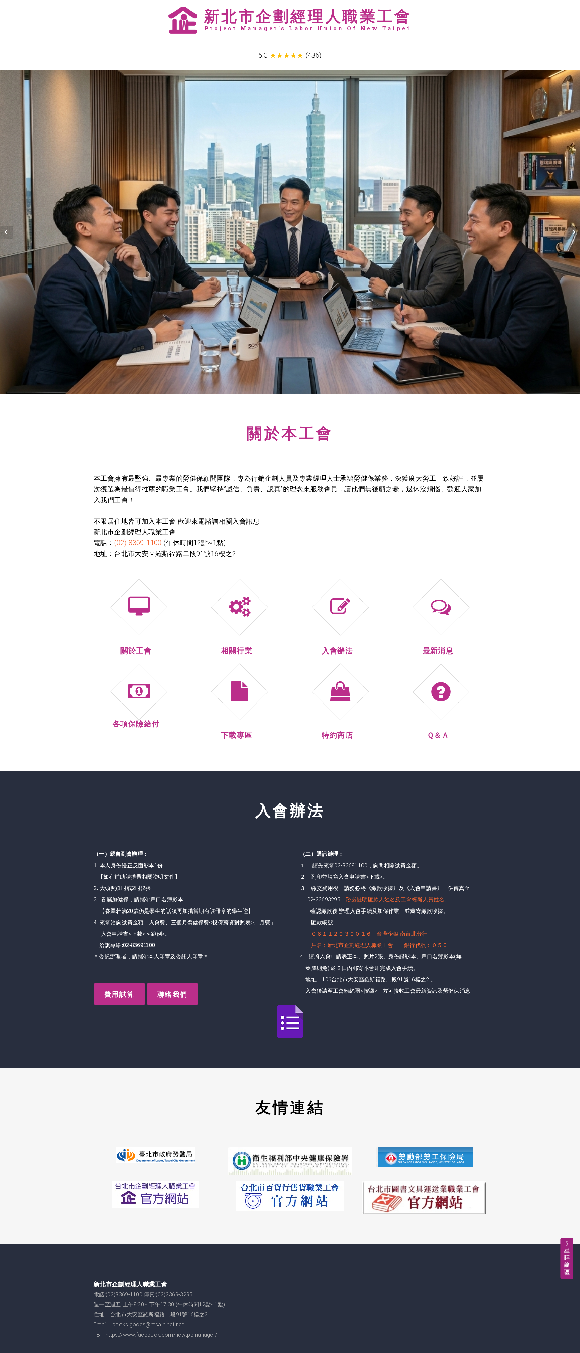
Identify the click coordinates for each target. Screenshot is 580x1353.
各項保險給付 (136, 723)
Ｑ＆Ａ (438, 735)
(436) (313, 55)
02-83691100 (139, 945)
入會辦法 (337, 650)
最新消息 (438, 650)
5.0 (263, 55)
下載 (137, 934)
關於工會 (136, 650)
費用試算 (119, 994)
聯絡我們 (172, 994)
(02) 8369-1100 (138, 543)
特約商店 (337, 735)
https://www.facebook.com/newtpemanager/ (161, 1335)
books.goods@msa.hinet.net (148, 1324)
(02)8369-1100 (124, 1294)
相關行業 (236, 650)
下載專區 (236, 735)
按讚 (369, 991)
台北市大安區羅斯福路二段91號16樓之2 (159, 1314)
